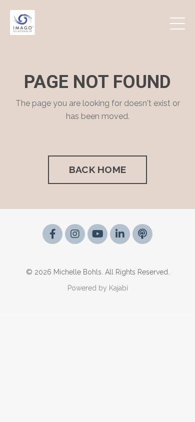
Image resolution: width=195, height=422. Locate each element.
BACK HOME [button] (97, 169)
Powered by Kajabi (98, 288)
